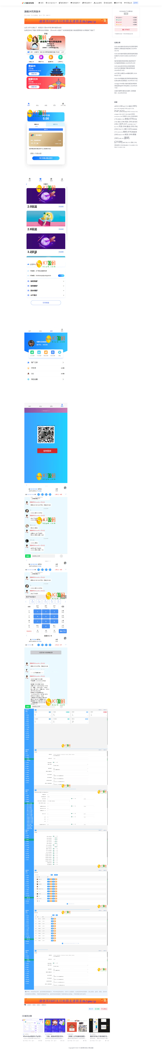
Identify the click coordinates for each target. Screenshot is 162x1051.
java (117, 108)
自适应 (134, 145)
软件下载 (119, 3)
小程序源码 (131, 124)
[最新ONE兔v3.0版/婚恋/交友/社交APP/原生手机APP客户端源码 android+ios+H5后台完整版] (99, 1025)
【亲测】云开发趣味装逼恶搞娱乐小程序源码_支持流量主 (77, 1037)
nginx (131, 108)
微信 (130, 126)
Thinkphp (134, 111)
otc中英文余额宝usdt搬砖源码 (123, 73)
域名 (34, 1005)
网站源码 (87, 3)
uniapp (117, 114)
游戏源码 (76, 3)
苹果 (116, 147)
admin (118, 106)
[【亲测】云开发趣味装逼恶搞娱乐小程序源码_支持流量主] (77, 1025)
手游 (121, 129)
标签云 (86, 1048)
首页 (42, 3)
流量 (121, 138)
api (125, 106)
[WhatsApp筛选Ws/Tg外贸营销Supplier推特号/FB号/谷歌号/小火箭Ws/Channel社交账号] (32, 1025)
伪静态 (121, 119)
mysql (124, 108)
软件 (122, 147)
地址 (121, 122)
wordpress (51, 3)
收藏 (98, 1009)
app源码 (99, 3)
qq (127, 111)
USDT (29, 1005)
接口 (38, 1005)
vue (131, 114)
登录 (136, 2)
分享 (92, 1009)
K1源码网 (81, 1048)
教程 (127, 131)
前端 (129, 118)
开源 (122, 126)
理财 (134, 142)
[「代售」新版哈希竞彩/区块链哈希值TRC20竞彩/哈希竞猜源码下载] (54, 1025)
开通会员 (129, 3)
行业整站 (35, 15)
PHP (119, 111)
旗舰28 (44, 1005)
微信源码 (109, 3)
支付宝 (120, 132)
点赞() (105, 1009)
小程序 (122, 124)
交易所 (127, 116)
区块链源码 (49, 1034)
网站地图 (90, 1048)
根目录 (121, 134)
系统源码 (118, 145)
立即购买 (127, 29)
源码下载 (126, 142)
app (132, 106)
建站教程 (64, 3)
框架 (128, 134)
